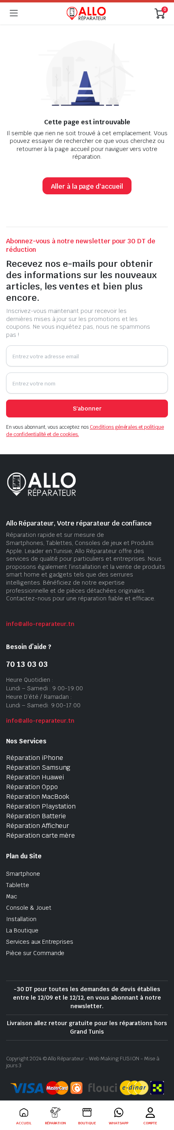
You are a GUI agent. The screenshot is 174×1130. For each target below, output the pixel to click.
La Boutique (22, 930)
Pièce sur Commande (35, 953)
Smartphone (23, 873)
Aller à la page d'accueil (87, 186)
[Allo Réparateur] (86, 13)
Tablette (17, 885)
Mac (11, 896)
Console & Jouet (28, 907)
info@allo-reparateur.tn (40, 624)
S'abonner (87, 408)
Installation (21, 919)
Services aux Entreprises (39, 941)
